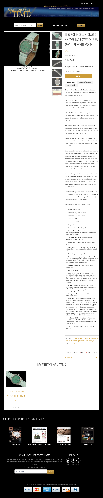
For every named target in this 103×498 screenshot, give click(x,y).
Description (71, 82)
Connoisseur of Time (38, 484)
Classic (86, 338)
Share (76, 352)
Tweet (69, 352)
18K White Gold (78, 338)
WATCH (75, 343)
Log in (92, 3)
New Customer (84, 3)
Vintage (91, 341)
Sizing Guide (71, 85)
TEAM (95, 16)
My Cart (64, 25)
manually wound (78, 341)
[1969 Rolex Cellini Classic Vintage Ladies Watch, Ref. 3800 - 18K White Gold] (27, 49)
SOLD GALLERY (85, 16)
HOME (35, 16)
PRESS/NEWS (61, 16)
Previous (69, 357)
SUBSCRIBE (51, 16)
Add (89, 352)
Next (95, 357)
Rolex (66, 51)
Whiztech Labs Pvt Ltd (69, 484)
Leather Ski (68, 341)
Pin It (83, 352)
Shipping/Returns (85, 82)
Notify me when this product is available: (79, 67)
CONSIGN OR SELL (73, 16)
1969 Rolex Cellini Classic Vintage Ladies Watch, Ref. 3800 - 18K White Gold (16, 395)
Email (95, 352)
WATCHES (43, 16)
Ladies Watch (93, 338)
